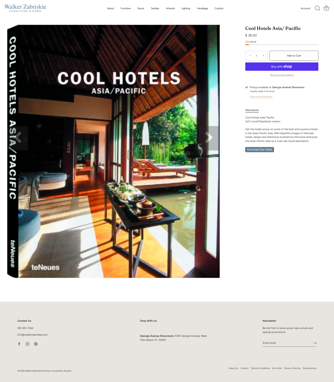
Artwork (170, 8)
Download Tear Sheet (259, 149)
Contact (244, 368)
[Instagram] (27, 343)
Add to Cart (294, 55)
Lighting (185, 8)
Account (305, 8)
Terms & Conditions (260, 368)
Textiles (155, 8)
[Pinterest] (36, 343)
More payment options (282, 75)
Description (252, 110)
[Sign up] (315, 343)
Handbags (202, 8)
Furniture (126, 8)
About (110, 8)
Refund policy (310, 368)
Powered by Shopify (61, 370)
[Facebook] (19, 343)
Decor (140, 8)
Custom (219, 8)
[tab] (253, 110)
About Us (233, 368)
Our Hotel (277, 368)
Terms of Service (292, 368)
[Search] (317, 8)
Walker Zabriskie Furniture (38, 370)
